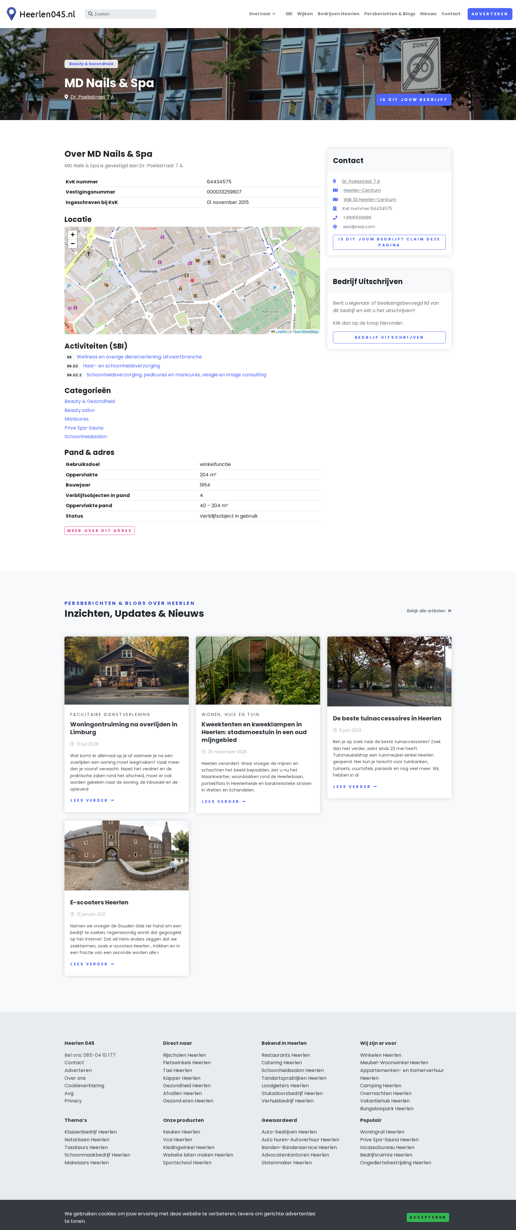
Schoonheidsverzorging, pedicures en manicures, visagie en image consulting (176, 374)
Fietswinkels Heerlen (187, 1062)
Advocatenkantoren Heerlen (295, 1154)
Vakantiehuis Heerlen (385, 1100)
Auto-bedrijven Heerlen (289, 1131)
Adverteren (490, 13)
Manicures (76, 418)
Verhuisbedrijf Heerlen (288, 1100)
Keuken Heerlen (181, 1131)
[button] (192, 280)
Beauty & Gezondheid (91, 63)
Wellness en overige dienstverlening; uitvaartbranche (139, 356)
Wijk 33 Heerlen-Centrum (370, 200)
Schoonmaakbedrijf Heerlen (97, 1154)
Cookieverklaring (84, 1085)
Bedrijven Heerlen (339, 14)
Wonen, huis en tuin (230, 714)
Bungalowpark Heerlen (387, 1108)
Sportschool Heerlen (187, 1162)
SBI (288, 14)
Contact (450, 14)
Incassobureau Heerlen (387, 1147)
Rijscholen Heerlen (184, 1055)
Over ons (75, 1078)
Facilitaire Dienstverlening (110, 714)
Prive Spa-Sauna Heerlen (389, 1139)
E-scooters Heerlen (99, 902)
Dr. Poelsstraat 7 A (92, 96)
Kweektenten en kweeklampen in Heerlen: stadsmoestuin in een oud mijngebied (254, 732)
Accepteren (427, 1217)
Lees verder (89, 800)
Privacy (73, 1100)
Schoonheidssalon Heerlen (293, 1070)
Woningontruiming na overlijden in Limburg (123, 728)
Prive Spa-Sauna (83, 427)
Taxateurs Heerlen (86, 1147)
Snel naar (260, 14)
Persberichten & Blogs (389, 14)
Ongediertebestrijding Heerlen (395, 1162)
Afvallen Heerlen (182, 1093)
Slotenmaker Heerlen (287, 1162)
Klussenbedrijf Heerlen (90, 1131)
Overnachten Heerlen (385, 1093)
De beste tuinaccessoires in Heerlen (387, 718)
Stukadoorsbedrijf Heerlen (292, 1093)
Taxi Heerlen (177, 1070)
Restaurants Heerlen (286, 1055)
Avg (68, 1093)
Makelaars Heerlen (86, 1162)
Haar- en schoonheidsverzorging (121, 365)
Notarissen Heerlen (86, 1139)
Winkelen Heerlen (380, 1055)
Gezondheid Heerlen (187, 1085)
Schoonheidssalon (85, 436)
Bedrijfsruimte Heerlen (386, 1154)
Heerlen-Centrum (362, 190)
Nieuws (428, 14)
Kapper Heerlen (181, 1078)
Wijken (305, 14)
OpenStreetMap (306, 331)
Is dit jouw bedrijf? (414, 99)
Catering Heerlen (282, 1062)
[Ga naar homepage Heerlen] (39, 14)
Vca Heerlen (177, 1139)
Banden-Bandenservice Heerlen (299, 1147)
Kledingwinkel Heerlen (188, 1147)
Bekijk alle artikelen (426, 611)
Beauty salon (79, 410)
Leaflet (281, 331)
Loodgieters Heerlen (285, 1085)
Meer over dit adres (99, 530)
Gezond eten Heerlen (188, 1100)
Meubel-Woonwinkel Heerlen (394, 1062)
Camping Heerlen (380, 1085)
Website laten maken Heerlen (198, 1154)
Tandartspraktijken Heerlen (294, 1078)
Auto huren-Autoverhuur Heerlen (300, 1139)
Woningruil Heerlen (382, 1131)
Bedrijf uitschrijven (389, 337)
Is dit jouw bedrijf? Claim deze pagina (389, 242)
